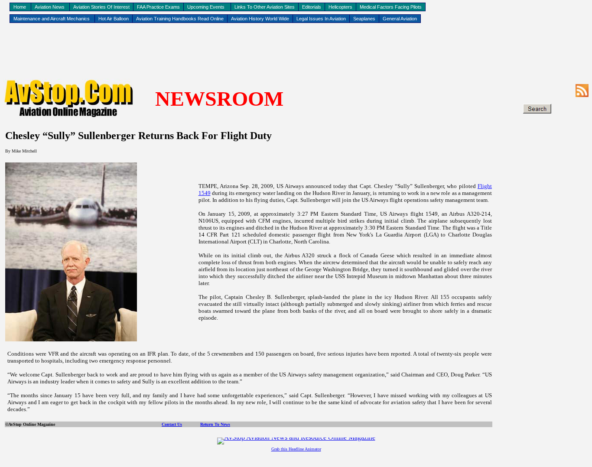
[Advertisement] (296, 52)
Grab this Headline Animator (296, 449)
